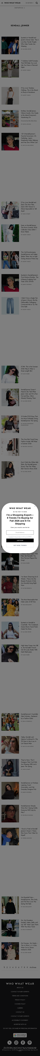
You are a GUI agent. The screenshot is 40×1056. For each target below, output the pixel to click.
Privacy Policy (18, 537)
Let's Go (20, 540)
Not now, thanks (20, 545)
